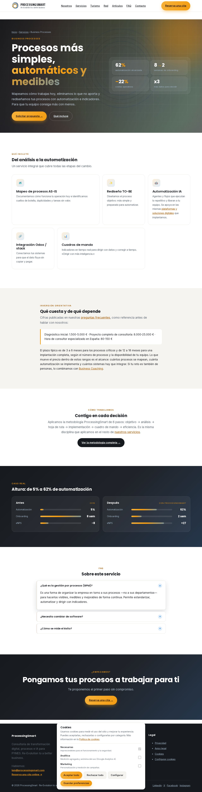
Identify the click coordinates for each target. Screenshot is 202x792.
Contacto (140, 5)
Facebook (172, 785)
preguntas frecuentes (95, 317)
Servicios (81, 5)
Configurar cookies (165, 759)
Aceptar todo (71, 775)
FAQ (128, 5)
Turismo (95, 5)
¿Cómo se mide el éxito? (100, 628)
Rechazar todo (95, 775)
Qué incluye (60, 116)
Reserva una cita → (101, 700)
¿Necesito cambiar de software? (100, 617)
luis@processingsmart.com (28, 770)
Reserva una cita (175, 5)
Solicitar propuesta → (29, 116)
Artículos (117, 5)
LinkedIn (157, 785)
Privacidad (160, 743)
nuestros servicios (127, 432)
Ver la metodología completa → (101, 442)
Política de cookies (89, 739)
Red (106, 5)
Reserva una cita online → (27, 774)
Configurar (117, 775)
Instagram (185, 785)
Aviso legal (160, 748)
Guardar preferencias (76, 783)
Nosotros (66, 5)
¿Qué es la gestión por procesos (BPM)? (101, 586)
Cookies (159, 753)
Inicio (14, 32)
